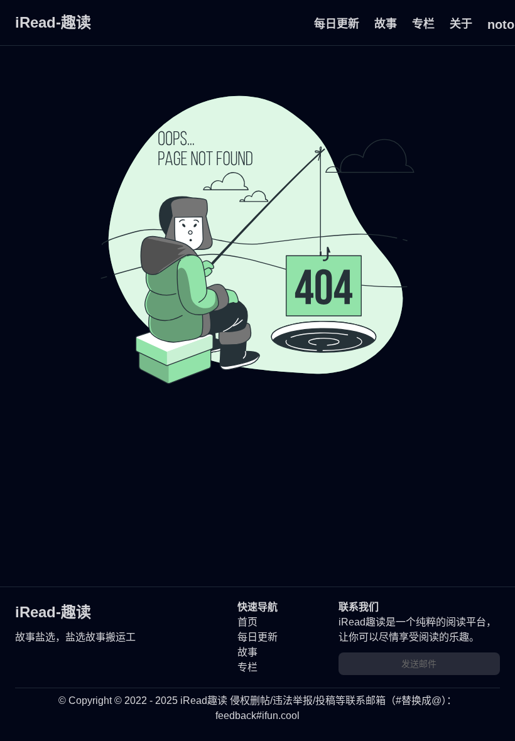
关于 (461, 24)
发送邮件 (418, 664)
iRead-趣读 (53, 22)
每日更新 (336, 24)
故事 (385, 24)
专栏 (423, 24)
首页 (247, 622)
